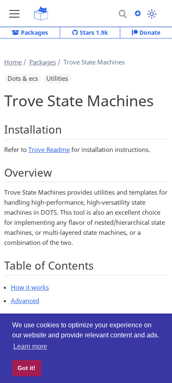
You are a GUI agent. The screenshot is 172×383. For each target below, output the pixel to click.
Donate (149, 32)
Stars (93, 32)
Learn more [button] (30, 346)
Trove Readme (49, 149)
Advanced (25, 300)
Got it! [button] (26, 368)
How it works (30, 287)
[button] (14, 13)
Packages (33, 32)
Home (13, 62)
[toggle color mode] (151, 14)
